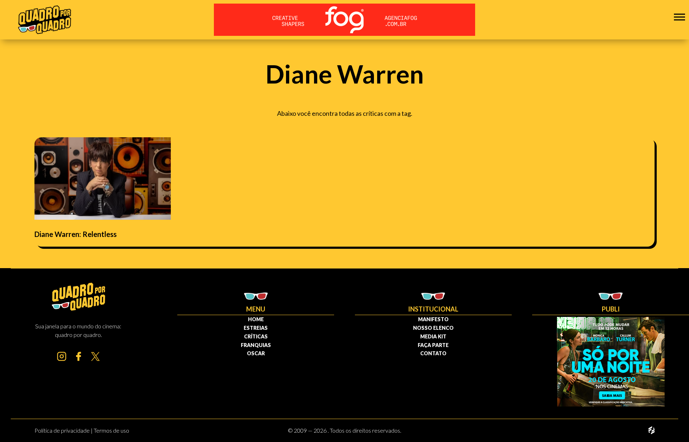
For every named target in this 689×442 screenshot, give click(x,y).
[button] (679, 16)
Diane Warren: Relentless (75, 234)
